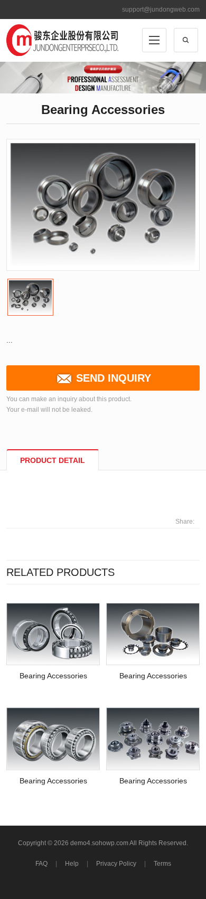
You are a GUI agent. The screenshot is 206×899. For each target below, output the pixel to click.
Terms (162, 863)
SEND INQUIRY (113, 378)
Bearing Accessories (53, 675)
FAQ (41, 863)
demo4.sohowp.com (99, 843)
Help (72, 863)
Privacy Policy (116, 863)
